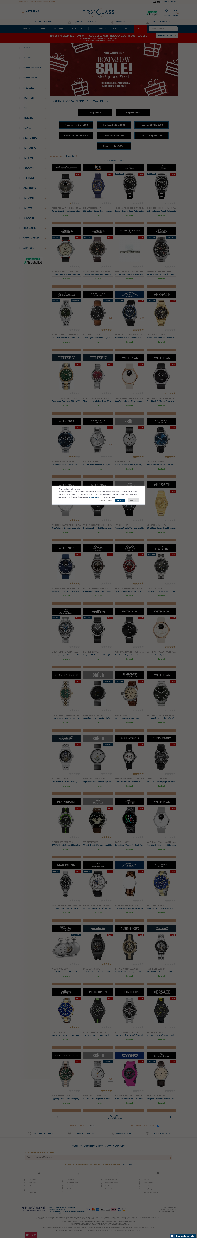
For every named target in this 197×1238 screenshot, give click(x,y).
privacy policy (94, 497)
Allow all (120, 500)
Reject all (133, 500)
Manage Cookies (105, 500)
